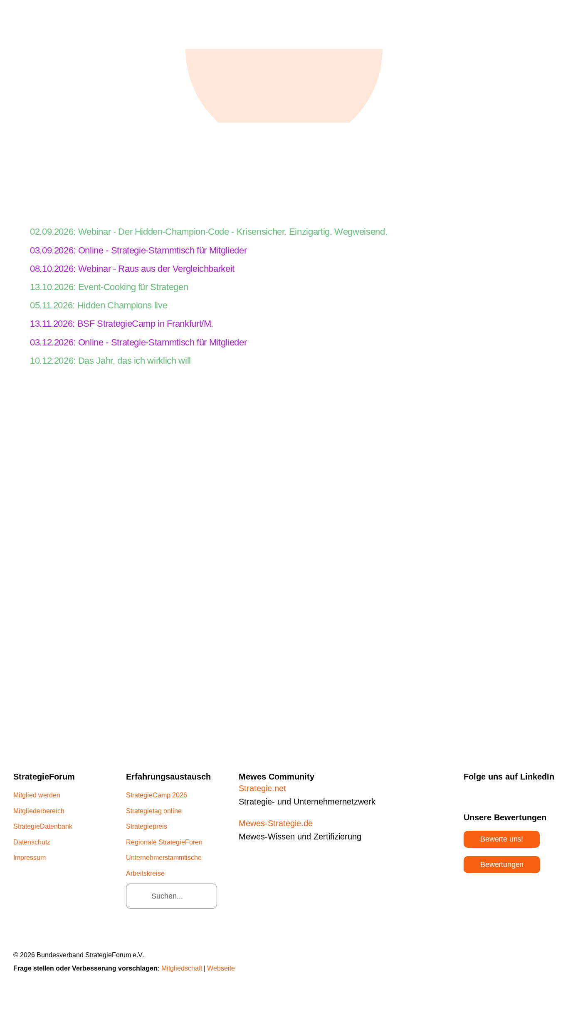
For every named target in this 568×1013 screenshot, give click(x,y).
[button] (284, 232)
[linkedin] (466, 793)
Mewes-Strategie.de (276, 823)
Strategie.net (262, 788)
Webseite (221, 968)
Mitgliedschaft (181, 968)
